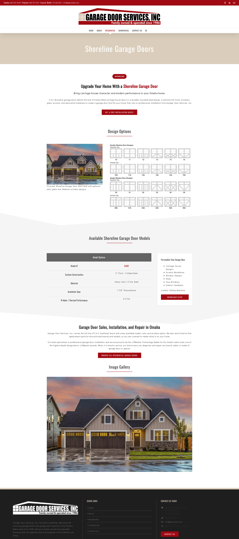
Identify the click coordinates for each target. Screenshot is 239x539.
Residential (93, 519)
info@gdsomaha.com (71, 3)
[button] (146, 30)
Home (91, 507)
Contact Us (93, 531)
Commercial (93, 525)
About (91, 513)
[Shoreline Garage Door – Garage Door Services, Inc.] (119, 378)
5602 (126, 266)
